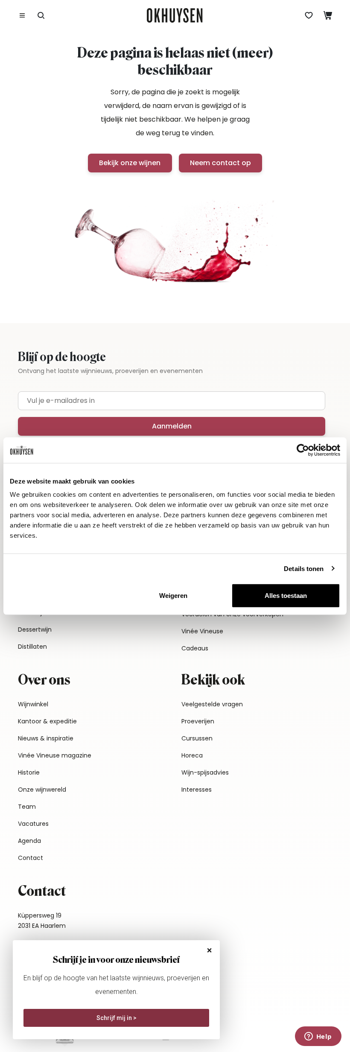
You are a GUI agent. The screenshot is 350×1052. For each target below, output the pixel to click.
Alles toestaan (286, 595)
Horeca (192, 755)
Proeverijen (197, 721)
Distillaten (32, 646)
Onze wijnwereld (42, 789)
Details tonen (304, 568)
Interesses (196, 789)
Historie (29, 772)
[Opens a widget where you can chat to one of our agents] (318, 1037)
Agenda (29, 840)
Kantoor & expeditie (47, 721)
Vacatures (33, 823)
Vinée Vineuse (202, 631)
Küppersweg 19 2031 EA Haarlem (42, 920)
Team (27, 806)
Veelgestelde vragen (212, 704)
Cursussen (197, 738)
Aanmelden (172, 426)
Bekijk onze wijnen (129, 163)
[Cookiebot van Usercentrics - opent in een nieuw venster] (302, 449)
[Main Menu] (22, 15)
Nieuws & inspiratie (45, 738)
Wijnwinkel (33, 704)
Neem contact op (220, 163)
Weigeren (173, 595)
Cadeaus (194, 648)
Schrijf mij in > (116, 1017)
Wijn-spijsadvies (205, 772)
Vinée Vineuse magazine (54, 755)
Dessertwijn (35, 629)
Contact (30, 858)
